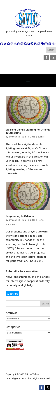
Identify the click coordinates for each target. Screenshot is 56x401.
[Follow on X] (53, 57)
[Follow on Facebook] (46, 57)
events (41, 136)
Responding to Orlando (20, 216)
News (40, 219)
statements (11, 224)
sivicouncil (14, 136)
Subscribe (12, 293)
